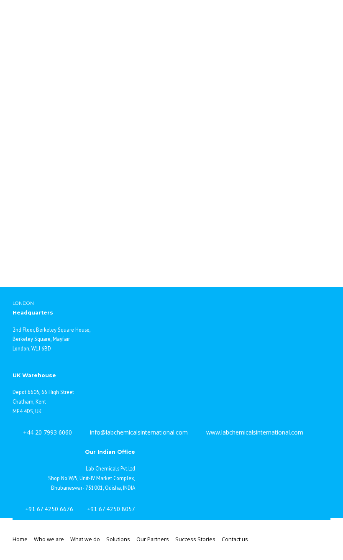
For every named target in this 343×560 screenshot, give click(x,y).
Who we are (49, 539)
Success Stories (195, 539)
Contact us (235, 539)
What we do (85, 539)
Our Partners (152, 539)
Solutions (118, 539)
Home (20, 539)
